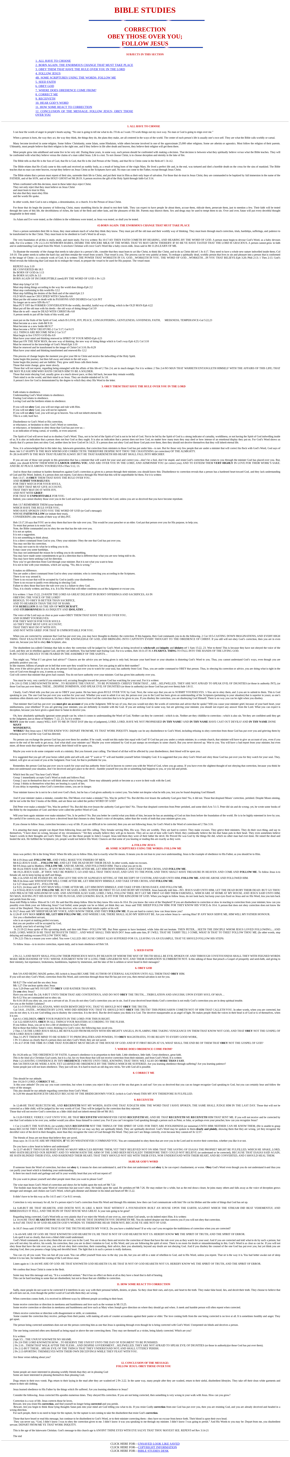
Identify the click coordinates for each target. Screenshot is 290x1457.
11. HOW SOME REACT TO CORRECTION (63, 107)
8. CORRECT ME (46, 94)
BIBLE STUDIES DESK (153, 1450)
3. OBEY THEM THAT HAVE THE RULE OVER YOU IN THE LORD (80, 69)
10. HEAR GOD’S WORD (51, 103)
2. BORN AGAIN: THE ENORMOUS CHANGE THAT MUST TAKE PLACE (84, 65)
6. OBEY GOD (44, 86)
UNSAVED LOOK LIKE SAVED (159, 1443)
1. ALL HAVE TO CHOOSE (53, 61)
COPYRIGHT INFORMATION (157, 1447)
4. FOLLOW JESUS (48, 73)
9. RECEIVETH (45, 98)
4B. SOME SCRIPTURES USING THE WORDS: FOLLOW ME (75, 77)
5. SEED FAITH (45, 82)
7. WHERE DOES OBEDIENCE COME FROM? (65, 90)
